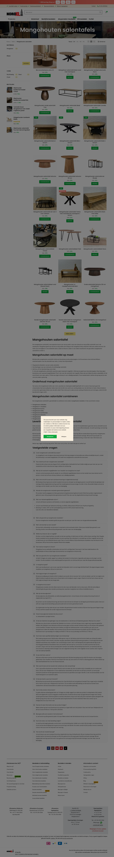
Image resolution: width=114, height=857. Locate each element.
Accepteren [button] (50, 436)
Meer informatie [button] (53, 432)
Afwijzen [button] (63, 436)
